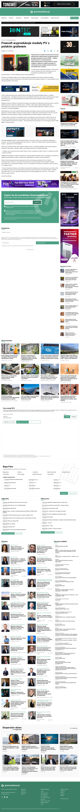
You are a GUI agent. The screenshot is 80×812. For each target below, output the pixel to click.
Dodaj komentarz (41, 242)
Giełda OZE (26, 17)
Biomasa (20, 472)
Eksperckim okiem (55, 17)
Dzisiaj (22, 422)
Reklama (62, 795)
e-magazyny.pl (17, 729)
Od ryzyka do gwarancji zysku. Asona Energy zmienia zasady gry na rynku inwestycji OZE (18, 22)
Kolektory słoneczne (37, 474)
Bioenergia (43, 799)
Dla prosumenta (34, 17)
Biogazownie (6, 472)
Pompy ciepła (50, 474)
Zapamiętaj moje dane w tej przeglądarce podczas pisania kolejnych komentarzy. (18, 245)
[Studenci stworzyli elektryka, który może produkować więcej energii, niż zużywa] (62, 280)
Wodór (42, 804)
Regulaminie (6, 219)
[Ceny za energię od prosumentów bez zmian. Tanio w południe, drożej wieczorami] (30, 389)
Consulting (35, 472)
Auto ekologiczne (44, 796)
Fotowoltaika (6, 474)
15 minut (67, 416)
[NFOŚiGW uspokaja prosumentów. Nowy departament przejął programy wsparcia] (10, 389)
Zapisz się (37, 202)
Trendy (42, 791)
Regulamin (17, 237)
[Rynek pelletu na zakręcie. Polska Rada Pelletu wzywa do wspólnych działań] (62, 301)
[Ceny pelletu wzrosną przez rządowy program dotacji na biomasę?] (62, 328)
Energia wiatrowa (66, 472)
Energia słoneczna (12, 40)
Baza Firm (11, 17)
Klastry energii (21, 474)
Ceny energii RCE (45, 17)
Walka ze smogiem (44, 802)
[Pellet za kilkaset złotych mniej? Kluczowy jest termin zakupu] (62, 322)
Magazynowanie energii (45, 800)
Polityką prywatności (36, 237)
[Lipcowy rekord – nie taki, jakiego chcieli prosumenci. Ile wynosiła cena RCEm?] (30, 369)
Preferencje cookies (64, 798)
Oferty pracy (18, 17)
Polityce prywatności (13, 219)
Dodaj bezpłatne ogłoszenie (8, 533)
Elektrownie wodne (51, 472)
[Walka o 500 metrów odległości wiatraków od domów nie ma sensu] (62, 335)
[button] (67, 18)
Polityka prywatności (64, 789)
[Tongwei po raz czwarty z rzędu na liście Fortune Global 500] (69, 116)
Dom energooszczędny (45, 797)
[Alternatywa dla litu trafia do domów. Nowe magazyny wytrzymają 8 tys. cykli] (62, 294)
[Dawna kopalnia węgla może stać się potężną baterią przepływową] (62, 308)
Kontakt (61, 792)
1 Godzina (73, 416)
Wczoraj (9, 422)
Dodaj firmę (63, 493)
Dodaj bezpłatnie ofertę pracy (48, 532)
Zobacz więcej (72, 493)
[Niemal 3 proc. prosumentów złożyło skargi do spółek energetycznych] (10, 369)
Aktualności (4, 17)
